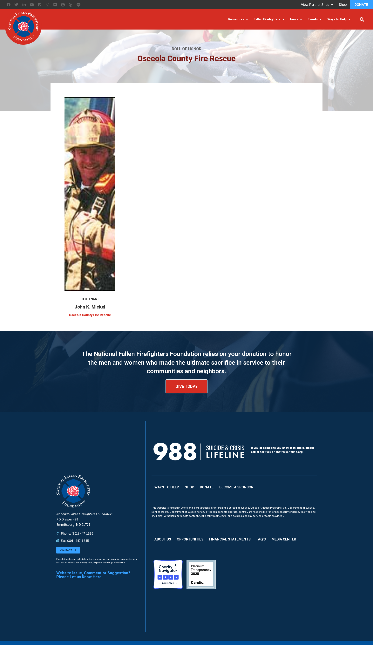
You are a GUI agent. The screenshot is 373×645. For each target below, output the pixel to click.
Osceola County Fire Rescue (90, 315)
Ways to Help (337, 19)
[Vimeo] (40, 5)
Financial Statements (230, 539)
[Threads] (71, 5)
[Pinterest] (63, 5)
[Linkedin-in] (24, 5)
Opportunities (190, 539)
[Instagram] (47, 5)
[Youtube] (32, 5)
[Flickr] (55, 5)
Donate (361, 5)
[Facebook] (8, 5)
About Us (162, 539)
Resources (236, 19)
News (294, 19)
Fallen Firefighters (267, 19)
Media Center (284, 539)
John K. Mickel (90, 307)
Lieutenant (90, 299)
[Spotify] (78, 5)
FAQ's (261, 539)
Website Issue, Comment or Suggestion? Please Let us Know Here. (93, 575)
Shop (343, 5)
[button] (362, 19)
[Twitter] (16, 5)
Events (313, 19)
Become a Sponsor (236, 487)
